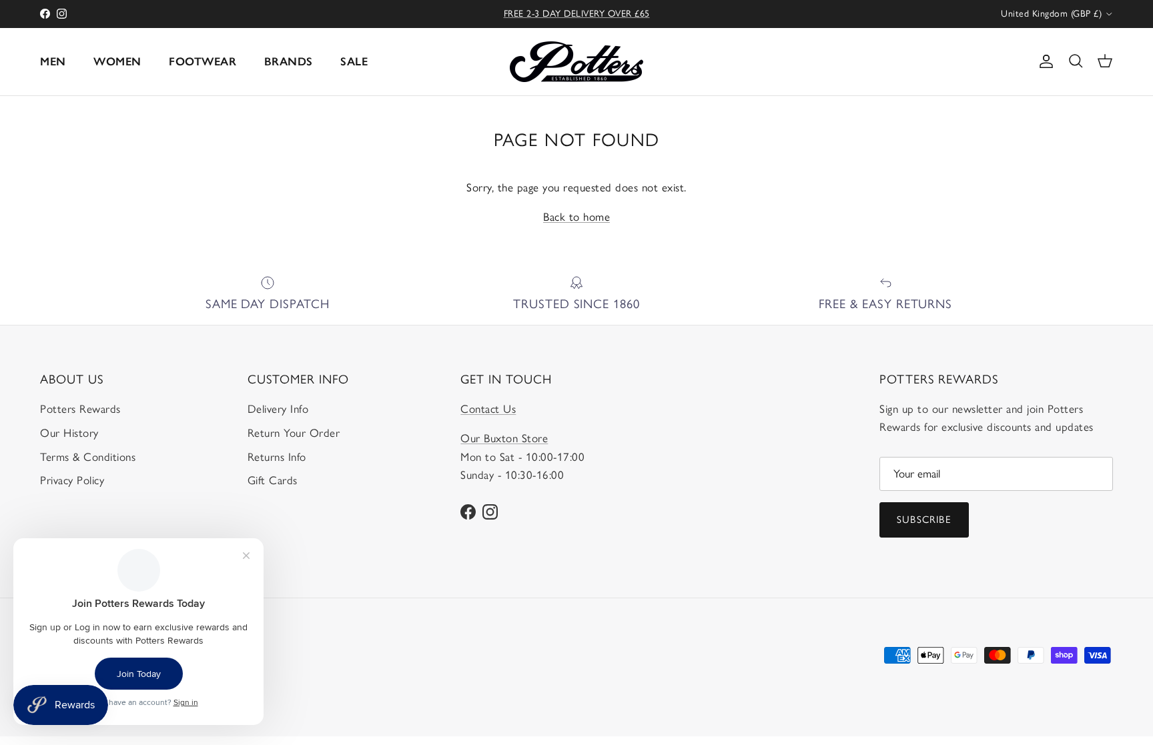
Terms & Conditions (87, 457)
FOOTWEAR (202, 61)
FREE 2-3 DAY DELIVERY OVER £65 (577, 13)
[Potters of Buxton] (576, 61)
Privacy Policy (72, 480)
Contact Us (488, 409)
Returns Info (277, 457)
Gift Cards (273, 480)
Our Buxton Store (504, 438)
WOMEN (117, 61)
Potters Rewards (80, 409)
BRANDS (288, 61)
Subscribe (924, 520)
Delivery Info (278, 409)
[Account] (1043, 61)
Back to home (576, 216)
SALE (354, 61)
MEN (53, 61)
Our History (69, 433)
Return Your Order (294, 433)
